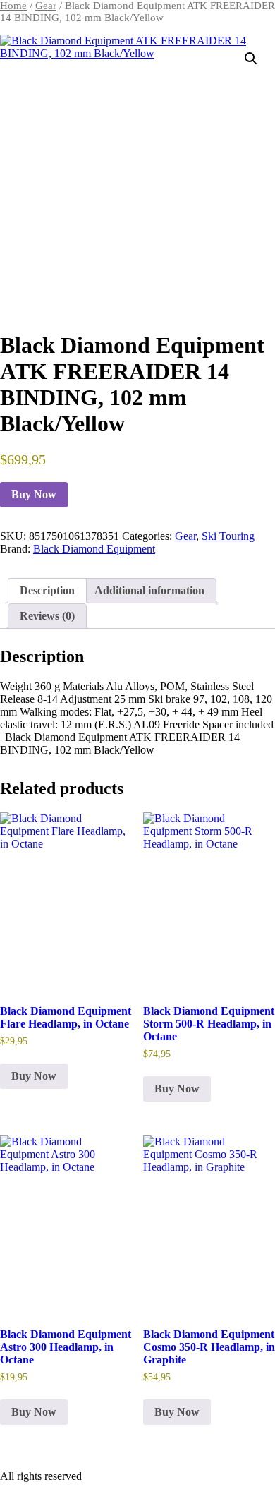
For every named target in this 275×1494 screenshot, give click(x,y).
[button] (251, 58)
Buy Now (33, 494)
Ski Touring (228, 536)
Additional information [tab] (149, 590)
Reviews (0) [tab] (47, 616)
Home (13, 5)
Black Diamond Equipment (94, 549)
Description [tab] (47, 590)
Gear (45, 5)
